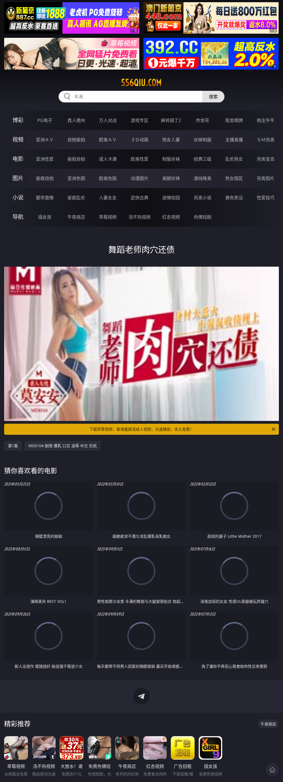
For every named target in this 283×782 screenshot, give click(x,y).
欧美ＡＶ (108, 140)
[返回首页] (272, 769)
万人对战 (108, 120)
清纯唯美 (202, 178)
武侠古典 (139, 198)
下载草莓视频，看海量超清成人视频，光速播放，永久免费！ (141, 429)
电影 (17, 159)
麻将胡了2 (171, 120)
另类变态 (265, 159)
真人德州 (76, 120)
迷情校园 (171, 198)
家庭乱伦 (76, 198)
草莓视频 (108, 217)
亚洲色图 (76, 178)
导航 (17, 217)
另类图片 (265, 178)
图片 (17, 178)
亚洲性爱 (45, 159)
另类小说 (202, 198)
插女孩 (44, 217)
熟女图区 (234, 178)
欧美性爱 (139, 159)
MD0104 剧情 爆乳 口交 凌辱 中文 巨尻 (62, 445)
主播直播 (234, 140)
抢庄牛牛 (265, 120)
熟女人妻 (171, 140)
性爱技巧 (265, 198)
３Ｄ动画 (139, 140)
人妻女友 (108, 198)
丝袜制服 (202, 140)
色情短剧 (202, 217)
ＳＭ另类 (265, 140)
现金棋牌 (234, 120)
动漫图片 (139, 178)
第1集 (13, 445)
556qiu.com (141, 82)
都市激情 (45, 198)
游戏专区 (139, 120)
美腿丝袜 (171, 178)
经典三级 (202, 159)
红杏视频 (171, 217)
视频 (17, 139)
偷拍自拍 (76, 159)
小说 (17, 197)
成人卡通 (108, 159)
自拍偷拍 (76, 140)
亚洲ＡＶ (45, 140)
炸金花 (202, 120)
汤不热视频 (140, 217)
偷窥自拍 (45, 178)
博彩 (17, 120)
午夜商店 (76, 217)
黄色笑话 (234, 198)
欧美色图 (108, 178)
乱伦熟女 (234, 159)
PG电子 (44, 120)
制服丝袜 (171, 159)
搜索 (213, 97)
